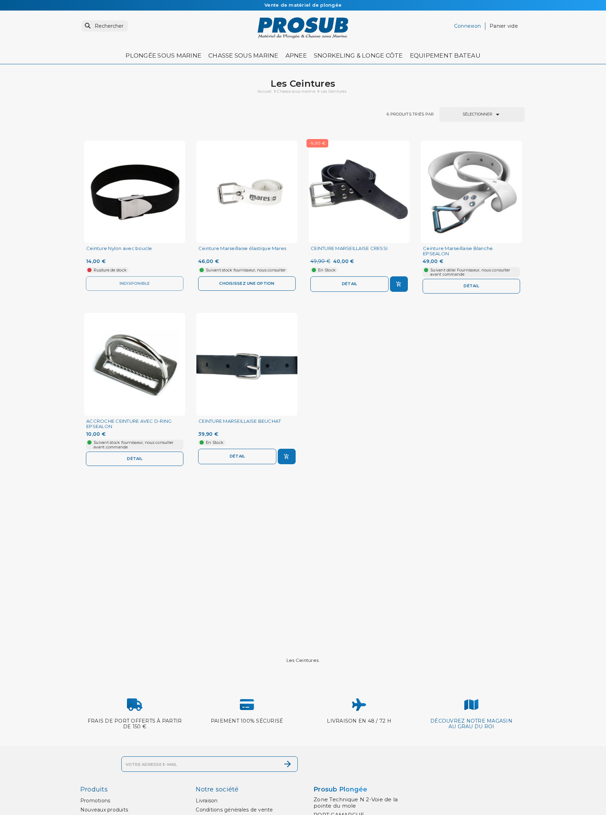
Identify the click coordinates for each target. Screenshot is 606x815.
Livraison (206, 800)
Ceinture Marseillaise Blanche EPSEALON (458, 251)
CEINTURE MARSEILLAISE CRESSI (349, 248)
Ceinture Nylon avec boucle (119, 248)
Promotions (95, 800)
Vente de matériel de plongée (303, 5)
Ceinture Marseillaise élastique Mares (242, 248)
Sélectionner (482, 114)
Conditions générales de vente (234, 810)
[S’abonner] (287, 764)
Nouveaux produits (104, 810)
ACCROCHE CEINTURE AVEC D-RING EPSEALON (128, 424)
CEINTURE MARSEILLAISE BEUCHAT (239, 421)
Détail (349, 283)
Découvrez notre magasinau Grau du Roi (471, 724)
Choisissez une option (246, 283)
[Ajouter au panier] (399, 284)
